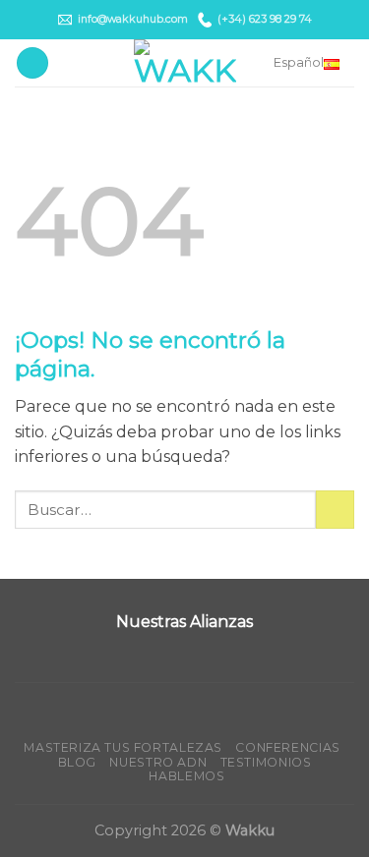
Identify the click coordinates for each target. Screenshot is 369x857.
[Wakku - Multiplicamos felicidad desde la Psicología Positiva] (185, 62)
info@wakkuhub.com (133, 19)
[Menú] (32, 63)
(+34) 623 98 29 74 (264, 19)
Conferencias (287, 747)
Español (299, 62)
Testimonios (266, 762)
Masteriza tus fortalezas (123, 747)
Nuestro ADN (158, 762)
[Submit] (335, 509)
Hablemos (186, 776)
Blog (77, 762)
